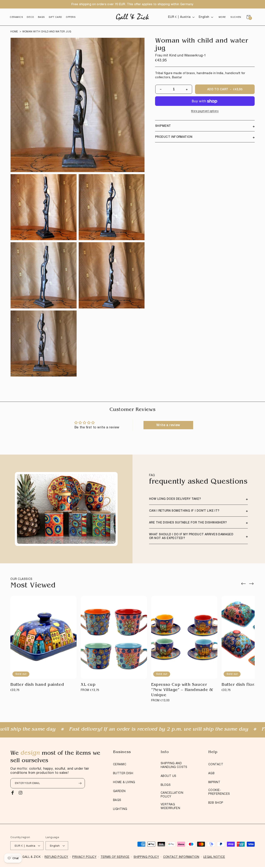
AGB (211, 773)
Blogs (166, 784)
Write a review (168, 425)
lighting (120, 809)
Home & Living (124, 782)
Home (14, 31)
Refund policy (56, 856)
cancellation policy (172, 794)
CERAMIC (119, 764)
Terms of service (115, 856)
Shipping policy (146, 856)
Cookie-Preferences (219, 791)
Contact (215, 764)
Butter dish (123, 773)
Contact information (181, 856)
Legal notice (214, 856)
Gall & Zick (31, 856)
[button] (16, 17)
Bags (117, 800)
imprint (214, 782)
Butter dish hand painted (37, 685)
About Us (168, 776)
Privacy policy (84, 856)
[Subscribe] (79, 783)
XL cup (88, 685)
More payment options (205, 111)
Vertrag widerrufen (170, 806)
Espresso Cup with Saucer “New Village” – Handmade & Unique (182, 690)
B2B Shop (215, 802)
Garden (119, 791)
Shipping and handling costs (174, 765)
